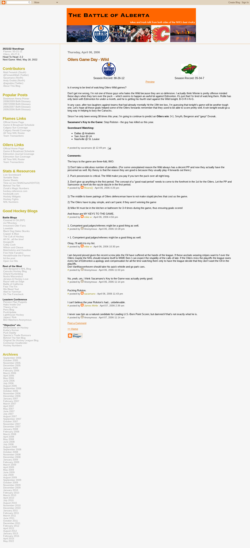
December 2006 (12, 396)
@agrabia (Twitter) (13, 83)
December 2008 (12, 457)
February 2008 (11, 431)
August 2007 (10, 416)
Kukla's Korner (11, 330)
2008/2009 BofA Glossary (17, 101)
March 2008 (9, 434)
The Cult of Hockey (13, 236)
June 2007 (9, 411)
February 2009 (11, 462)
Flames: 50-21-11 (12, 51)
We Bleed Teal (11, 289)
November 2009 (12, 485)
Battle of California (13, 284)
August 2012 (10, 531)
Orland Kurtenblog (13, 274)
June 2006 (9, 381)
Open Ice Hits (10, 261)
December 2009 (12, 487)
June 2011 (8, 518)
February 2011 (11, 513)
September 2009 (12, 480)
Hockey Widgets (12, 196)
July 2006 (8, 383)
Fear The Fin (10, 286)
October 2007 (10, 421)
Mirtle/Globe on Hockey (15, 327)
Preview (150, 81)
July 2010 (8, 500)
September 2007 (12, 419)
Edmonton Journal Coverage (18, 154)
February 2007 (11, 401)
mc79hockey (10, 223)
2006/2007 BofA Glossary (17, 106)
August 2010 (10, 503)
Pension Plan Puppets (15, 302)
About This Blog (11, 85)
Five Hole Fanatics (13, 252)
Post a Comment (77, 323)
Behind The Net (11, 185)
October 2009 (10, 482)
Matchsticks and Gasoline (17, 250)
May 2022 (8, 541)
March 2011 (9, 515)
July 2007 (8, 414)
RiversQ (88, 188)
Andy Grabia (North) (14, 80)
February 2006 (11, 370)
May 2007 (8, 409)
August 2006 (10, 386)
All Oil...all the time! (13, 239)
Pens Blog (8, 309)
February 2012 (11, 526)
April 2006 (8, 375)
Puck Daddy (9, 333)
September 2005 (12, 358)
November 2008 (12, 454)
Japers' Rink (9, 317)
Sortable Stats (10, 177)
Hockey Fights (11, 199)
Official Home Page (13, 122)
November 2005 (12, 363)
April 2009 (8, 467)
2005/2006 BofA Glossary (17, 109)
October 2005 (10, 360)
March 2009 (9, 465)
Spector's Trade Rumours (17, 335)
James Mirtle (91, 305)
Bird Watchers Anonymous (17, 320)
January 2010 (10, 490)
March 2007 (9, 403)
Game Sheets (10, 180)
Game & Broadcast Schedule (18, 125)
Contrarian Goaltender (15, 343)
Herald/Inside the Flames (16, 255)
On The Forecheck (13, 294)
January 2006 (10, 368)
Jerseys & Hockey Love (15, 279)
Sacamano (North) (13, 77)
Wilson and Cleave (13, 247)
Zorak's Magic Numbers (16, 188)
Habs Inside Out (12, 304)
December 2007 (12, 426)
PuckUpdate (9, 312)
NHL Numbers (10, 202)
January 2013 (10, 533)
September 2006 (12, 388)
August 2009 (10, 477)
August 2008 (10, 447)
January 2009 (10, 459)
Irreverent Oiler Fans (14, 225)
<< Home (73, 328)
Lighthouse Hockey (13, 315)
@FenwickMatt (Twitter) (16, 75)
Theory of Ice (10, 307)
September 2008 (12, 449)
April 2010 (8, 498)
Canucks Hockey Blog (15, 271)
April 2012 (8, 528)
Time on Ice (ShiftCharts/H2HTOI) (21, 183)
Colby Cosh (9, 244)
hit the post (9, 258)
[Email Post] (109, 148)
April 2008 (8, 437)
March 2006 (9, 373)
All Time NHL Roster (14, 133)
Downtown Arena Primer (16, 98)
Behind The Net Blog (14, 338)
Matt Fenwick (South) (14, 72)
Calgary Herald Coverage (17, 130)
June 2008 (9, 442)
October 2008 (10, 452)
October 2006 (10, 391)
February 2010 (11, 493)
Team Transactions (13, 135)
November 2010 (12, 505)
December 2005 (12, 365)
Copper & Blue (11, 233)
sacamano (89, 293)
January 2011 (10, 510)
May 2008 (8, 439)
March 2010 (9, 495)
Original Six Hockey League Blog (20, 340)
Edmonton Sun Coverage (16, 156)
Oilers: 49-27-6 (11, 54)
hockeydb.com (11, 193)
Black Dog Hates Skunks (16, 231)
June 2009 (9, 472)
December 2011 (11, 523)
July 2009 (8, 475)
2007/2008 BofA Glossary (17, 104)
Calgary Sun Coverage (15, 127)
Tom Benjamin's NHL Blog (17, 269)
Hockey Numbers (12, 345)
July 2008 (8, 444)
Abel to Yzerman (12, 291)
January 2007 (10, 398)
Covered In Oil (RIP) (14, 220)
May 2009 (8, 470)
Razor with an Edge (13, 281)
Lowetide (8, 228)
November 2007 (12, 424)
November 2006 (12, 393)
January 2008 (10, 429)
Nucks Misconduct (13, 276)
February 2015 (11, 536)
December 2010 (12, 508)
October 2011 (10, 520)
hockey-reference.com (15, 191)
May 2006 (8, 378)
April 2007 (8, 406)
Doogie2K (8, 242)
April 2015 (8, 538)
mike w (88, 217)
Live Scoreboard (12, 174)
